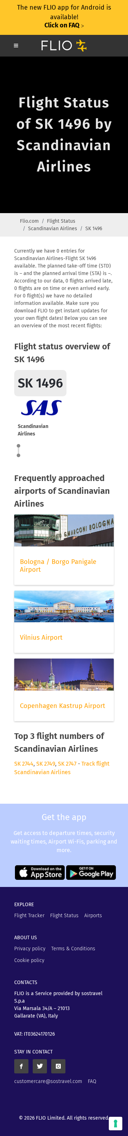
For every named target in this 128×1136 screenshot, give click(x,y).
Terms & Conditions (73, 949)
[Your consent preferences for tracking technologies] (115, 1123)
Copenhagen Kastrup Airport (62, 706)
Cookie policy (29, 960)
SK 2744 (23, 763)
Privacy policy (30, 949)
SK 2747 (67, 763)
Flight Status (61, 221)
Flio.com (29, 221)
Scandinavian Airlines (52, 229)
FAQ (92, 1081)
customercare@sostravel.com (48, 1081)
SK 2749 (45, 763)
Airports (93, 916)
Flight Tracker (29, 916)
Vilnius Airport (41, 637)
